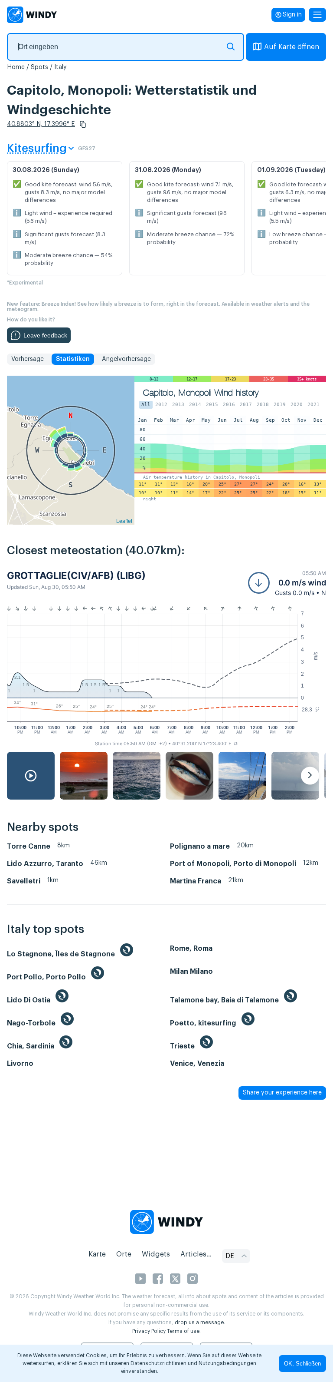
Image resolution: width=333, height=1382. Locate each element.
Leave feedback (45, 335)
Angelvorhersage (126, 359)
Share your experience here (282, 1093)
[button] (82, 124)
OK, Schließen (302, 1363)
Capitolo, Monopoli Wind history (200, 393)
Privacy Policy (149, 1331)
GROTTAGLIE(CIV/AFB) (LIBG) (76, 575)
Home (16, 67)
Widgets (156, 1254)
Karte (97, 1254)
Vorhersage (27, 359)
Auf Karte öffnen (291, 46)
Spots (39, 67)
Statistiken (73, 359)
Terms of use (183, 1331)
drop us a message (199, 1322)
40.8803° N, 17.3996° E (41, 124)
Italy (60, 67)
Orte (123, 1254)
